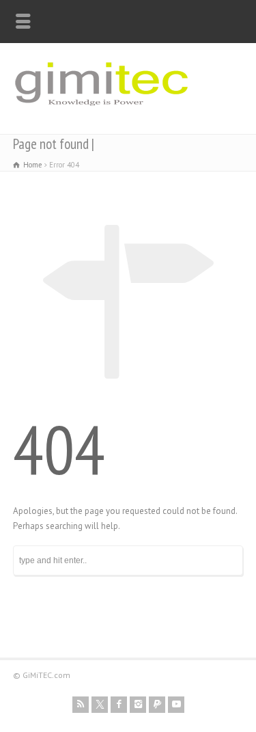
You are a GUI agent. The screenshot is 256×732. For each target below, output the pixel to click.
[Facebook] (119, 704)
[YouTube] (176, 704)
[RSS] (80, 704)
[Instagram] (138, 704)
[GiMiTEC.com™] (102, 112)
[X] (99, 704)
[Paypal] (157, 704)
